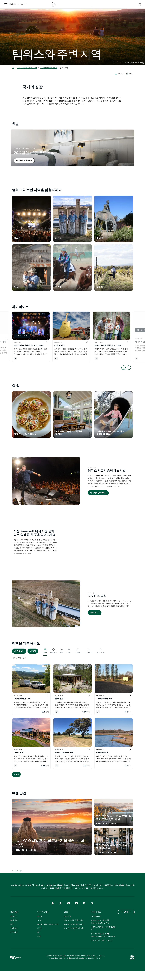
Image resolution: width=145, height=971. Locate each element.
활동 (16, 871)
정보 (66, 912)
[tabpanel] (72, 32)
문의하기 (13, 916)
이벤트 (20, 871)
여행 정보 (67, 916)
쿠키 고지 (14, 928)
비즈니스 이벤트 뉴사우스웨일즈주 (103, 928)
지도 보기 (20, 651)
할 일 (39, 920)
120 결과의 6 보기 (19, 658)
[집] (16, 4)
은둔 (12, 924)
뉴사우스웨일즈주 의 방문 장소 (27, 68)
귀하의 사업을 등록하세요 (74, 920)
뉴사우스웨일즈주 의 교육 (74, 928)
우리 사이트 (96, 912)
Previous (123, 367)
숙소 (13, 871)
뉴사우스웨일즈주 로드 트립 (47, 924)
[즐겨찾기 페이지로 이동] (140, 4)
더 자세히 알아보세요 (24, 160)
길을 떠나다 (94, 612)
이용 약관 (14, 932)
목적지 (39, 916)
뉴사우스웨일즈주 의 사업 (74, 924)
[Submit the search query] (54, 4)
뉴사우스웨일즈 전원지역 (48, 68)
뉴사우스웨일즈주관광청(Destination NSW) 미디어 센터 (103, 935)
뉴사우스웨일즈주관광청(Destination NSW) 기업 (100, 921)
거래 (39, 936)
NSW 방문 (14, 912)
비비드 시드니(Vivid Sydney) (102, 940)
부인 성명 (14, 920)
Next (129, 367)
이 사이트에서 (43, 912)
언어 (126, 912)
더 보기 (16, 774)
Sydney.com (96, 916)
